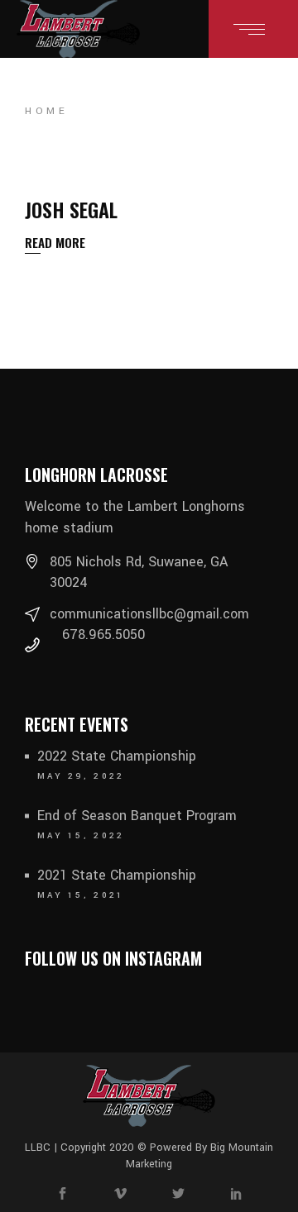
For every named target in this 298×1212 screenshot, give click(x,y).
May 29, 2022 (81, 776)
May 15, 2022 (81, 836)
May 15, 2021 (81, 895)
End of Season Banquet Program (137, 815)
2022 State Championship (116, 756)
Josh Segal (71, 209)
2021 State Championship (116, 875)
